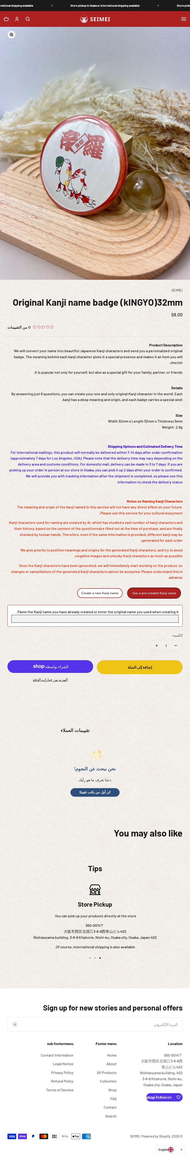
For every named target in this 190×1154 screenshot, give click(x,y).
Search (111, 1116)
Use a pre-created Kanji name (154, 593)
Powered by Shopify (156, 1136)
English (163, 1149)
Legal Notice (63, 1063)
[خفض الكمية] (175, 645)
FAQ (113, 1098)
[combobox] (170, 1149)
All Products (107, 1072)
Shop (112, 1090)
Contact (110, 1107)
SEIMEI (177, 290)
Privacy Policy (62, 1072)
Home (112, 1055)
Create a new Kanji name (99, 593)
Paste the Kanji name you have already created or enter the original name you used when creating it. (98, 612)
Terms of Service (59, 1090)
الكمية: (177, 635)
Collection (108, 1081)
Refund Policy (62, 1081)
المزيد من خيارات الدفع (50, 679)
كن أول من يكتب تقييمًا (95, 792)
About (112, 1063)
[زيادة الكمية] (156, 645)
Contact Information (57, 1055)
